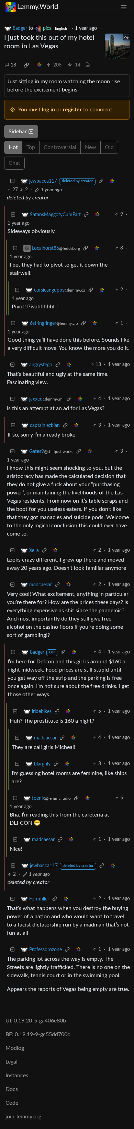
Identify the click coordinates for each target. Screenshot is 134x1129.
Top (30, 147)
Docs (11, 1089)
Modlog (14, 1048)
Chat (14, 163)
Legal (11, 1062)
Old (109, 147)
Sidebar (18, 131)
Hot (13, 147)
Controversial (60, 147)
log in (48, 109)
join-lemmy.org (23, 1116)
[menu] (124, 7)
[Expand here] (117, 46)
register (72, 109)
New (90, 147)
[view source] (87, 65)
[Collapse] (12, 181)
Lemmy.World (37, 6)
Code (11, 1103)
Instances (16, 1075)
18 (13, 65)
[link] (26, 65)
